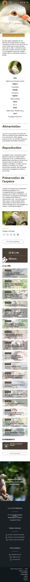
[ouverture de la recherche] (27, 2)
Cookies (26, 578)
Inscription (15, 490)
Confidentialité (24, 574)
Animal (15, 35)
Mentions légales (23, 571)
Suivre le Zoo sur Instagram (16, 537)
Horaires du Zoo (16, 554)
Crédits (26, 576)
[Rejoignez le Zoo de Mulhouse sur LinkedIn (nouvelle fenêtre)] (24, 2)
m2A (23, 568)
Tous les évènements (15, 453)
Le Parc (10, 35)
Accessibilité (24, 572)
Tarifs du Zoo (16, 557)
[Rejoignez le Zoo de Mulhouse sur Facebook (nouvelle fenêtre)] (20, 2)
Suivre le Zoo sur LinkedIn (16, 539)
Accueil (5, 35)
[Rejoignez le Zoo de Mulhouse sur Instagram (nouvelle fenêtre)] (22, 2)
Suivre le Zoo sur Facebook (16, 534)
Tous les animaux (13, 241)
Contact (26, 579)
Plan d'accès (16, 559)
